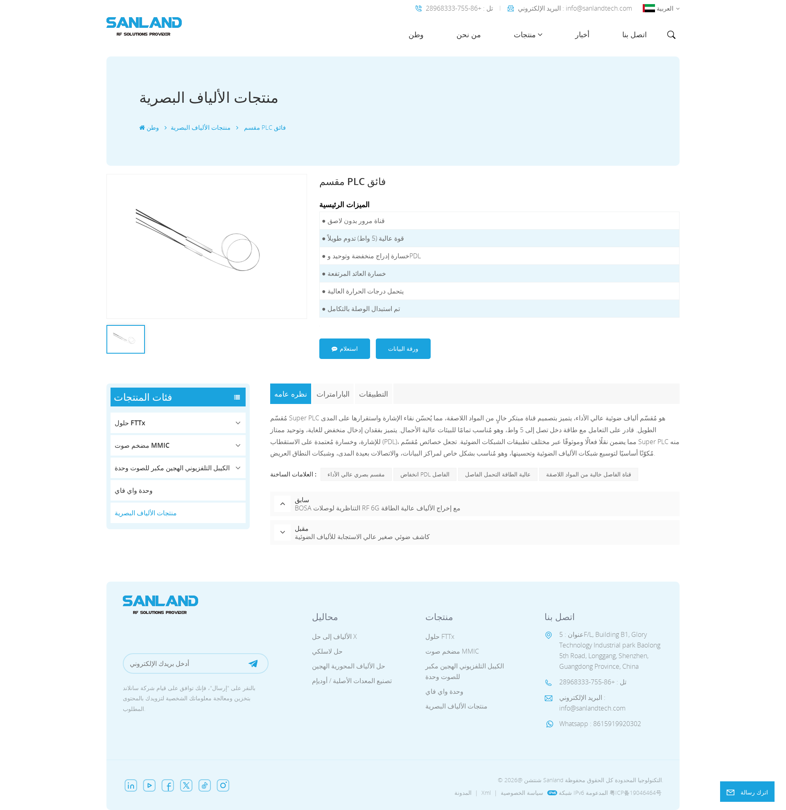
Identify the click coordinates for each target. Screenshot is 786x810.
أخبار (582, 34)
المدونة (463, 792)
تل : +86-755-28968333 (459, 8)
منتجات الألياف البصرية (146, 512)
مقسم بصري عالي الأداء (356, 474)
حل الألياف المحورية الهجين (348, 665)
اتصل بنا (634, 34)
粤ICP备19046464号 (636, 792)
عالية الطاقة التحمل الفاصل (498, 474)
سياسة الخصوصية (522, 792)
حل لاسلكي (327, 651)
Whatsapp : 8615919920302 (600, 723)
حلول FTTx (130, 422)
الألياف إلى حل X (334, 636)
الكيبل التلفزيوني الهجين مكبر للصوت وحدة (172, 467)
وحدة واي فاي (134, 490)
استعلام (349, 348)
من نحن (468, 34)
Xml (486, 792)
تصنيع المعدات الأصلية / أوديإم (352, 680)
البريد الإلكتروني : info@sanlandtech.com (575, 8)
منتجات (525, 34)
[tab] (291, 394)
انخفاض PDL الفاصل (424, 474)
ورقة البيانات (403, 348)
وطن (416, 34)
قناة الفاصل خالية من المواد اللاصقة (588, 474)
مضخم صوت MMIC (142, 445)
